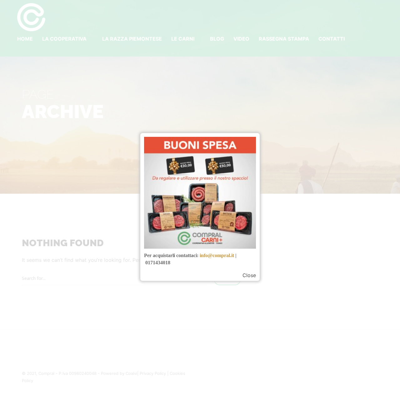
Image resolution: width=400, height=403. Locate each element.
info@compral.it (217, 255)
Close (249, 275)
